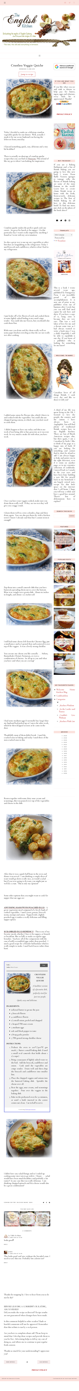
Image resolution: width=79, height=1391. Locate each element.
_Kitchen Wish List (67, 721)
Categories (60, 699)
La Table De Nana (14, 1236)
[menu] (5, 2)
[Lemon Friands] (64, 628)
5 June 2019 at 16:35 (15, 1253)
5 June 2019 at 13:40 (15, 1237)
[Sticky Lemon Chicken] (64, 605)
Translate (62, 241)
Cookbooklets (62, 695)
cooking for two (10, 1202)
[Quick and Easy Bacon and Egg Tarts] (64, 651)
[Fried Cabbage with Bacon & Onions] (64, 582)
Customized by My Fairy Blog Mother (65, 1378)
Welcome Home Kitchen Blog (65, 690)
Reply (6, 1244)
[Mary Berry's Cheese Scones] (64, 674)
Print (43, 965)
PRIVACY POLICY (64, 114)
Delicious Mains (22, 1202)
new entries (10, 1362)
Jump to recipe (27, 74)
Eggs (31, 1202)
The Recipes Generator (30, 1109)
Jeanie (10, 1252)
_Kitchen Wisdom (66, 705)
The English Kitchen (13, 1378)
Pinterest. (32, 158)
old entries (44, 1362)
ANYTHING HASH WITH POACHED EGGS (24, 907)
